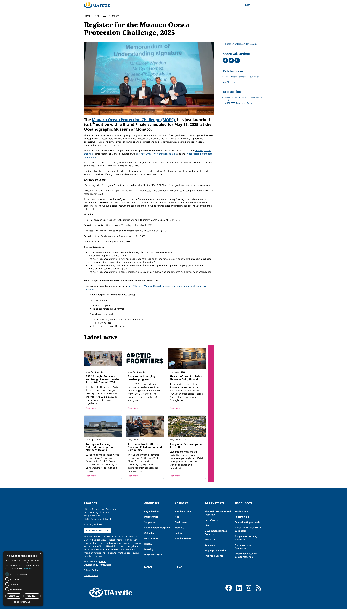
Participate (181, 522)
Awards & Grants (214, 555)
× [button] (40, 554)
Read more (91, 408)
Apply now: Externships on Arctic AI (186, 445)
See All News (229, 81)
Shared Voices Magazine (157, 527)
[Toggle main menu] (260, 5)
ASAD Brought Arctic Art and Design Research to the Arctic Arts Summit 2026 (102, 379)
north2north (211, 520)
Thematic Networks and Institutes (218, 513)
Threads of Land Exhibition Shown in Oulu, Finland (186, 378)
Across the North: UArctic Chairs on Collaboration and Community (145, 446)
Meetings (149, 549)
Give (248, 5)
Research (210, 539)
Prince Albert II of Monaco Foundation (242, 76)
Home (87, 15)
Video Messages (153, 554)
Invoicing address (93, 524)
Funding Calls (242, 516)
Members (181, 503)
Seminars (210, 544)
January (115, 15)
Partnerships (151, 516)
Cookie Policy (91, 575)
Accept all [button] (14, 596)
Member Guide (183, 538)
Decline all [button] (31, 596)
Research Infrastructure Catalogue (248, 529)
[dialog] (23, 578)
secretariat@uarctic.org (97, 530)
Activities (214, 503)
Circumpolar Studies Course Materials (246, 555)
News (96, 15)
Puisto (102, 561)
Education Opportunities (248, 522)
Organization (151, 511)
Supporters (150, 522)
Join (177, 516)
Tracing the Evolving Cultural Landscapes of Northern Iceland (100, 446)
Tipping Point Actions (216, 550)
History (148, 543)
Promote (179, 527)
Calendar (149, 533)
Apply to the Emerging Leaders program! (141, 378)
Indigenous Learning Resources (246, 538)
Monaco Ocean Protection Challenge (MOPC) (133, 119)
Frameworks (105, 564)
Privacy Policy (91, 570)
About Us (151, 503)
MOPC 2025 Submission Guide (238, 103)
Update (179, 533)
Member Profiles (184, 511)
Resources (243, 503)
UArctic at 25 (151, 538)
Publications (241, 511)
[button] (23, 602)
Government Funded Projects (216, 532)
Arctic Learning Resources (243, 546)
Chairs (208, 525)
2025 (105, 15)
